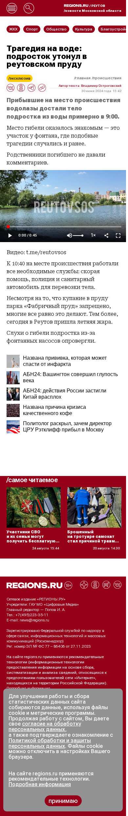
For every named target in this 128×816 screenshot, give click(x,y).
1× (93, 235)
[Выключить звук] (69, 235)
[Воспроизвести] (10, 235)
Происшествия (107, 78)
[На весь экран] (118, 235)
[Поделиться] (106, 235)
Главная (83, 78)
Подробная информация (28, 688)
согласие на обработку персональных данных (45, 726)
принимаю (63, 800)
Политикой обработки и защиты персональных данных (50, 743)
